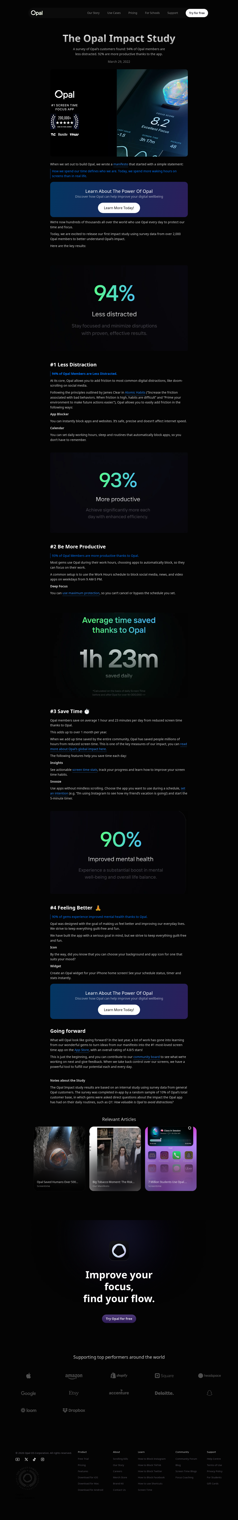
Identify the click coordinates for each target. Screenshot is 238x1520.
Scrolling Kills (120, 1458)
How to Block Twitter (150, 1471)
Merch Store (120, 1477)
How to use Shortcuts (150, 1483)
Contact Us (119, 1489)
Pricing (132, 13)
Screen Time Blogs (186, 1471)
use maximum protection (81, 593)
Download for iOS (88, 1477)
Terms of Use (214, 1465)
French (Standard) (25, 1497)
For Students (214, 1477)
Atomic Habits (135, 392)
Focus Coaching (184, 1477)
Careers (117, 1471)
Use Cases (114, 13)
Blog (178, 1465)
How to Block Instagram (152, 1458)
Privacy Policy (214, 1471)
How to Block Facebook (151, 1477)
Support (172, 13)
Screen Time (145, 1489)
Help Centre (214, 1458)
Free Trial (83, 1458)
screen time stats (84, 770)
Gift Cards (212, 1483)
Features (83, 1471)
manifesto (120, 164)
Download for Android (90, 1489)
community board (146, 1057)
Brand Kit (118, 1483)
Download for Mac (88, 1483)
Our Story (93, 13)
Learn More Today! (119, 208)
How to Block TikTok (149, 1465)
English (20, 1494)
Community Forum (186, 1458)
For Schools (152, 13)
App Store (81, 1050)
